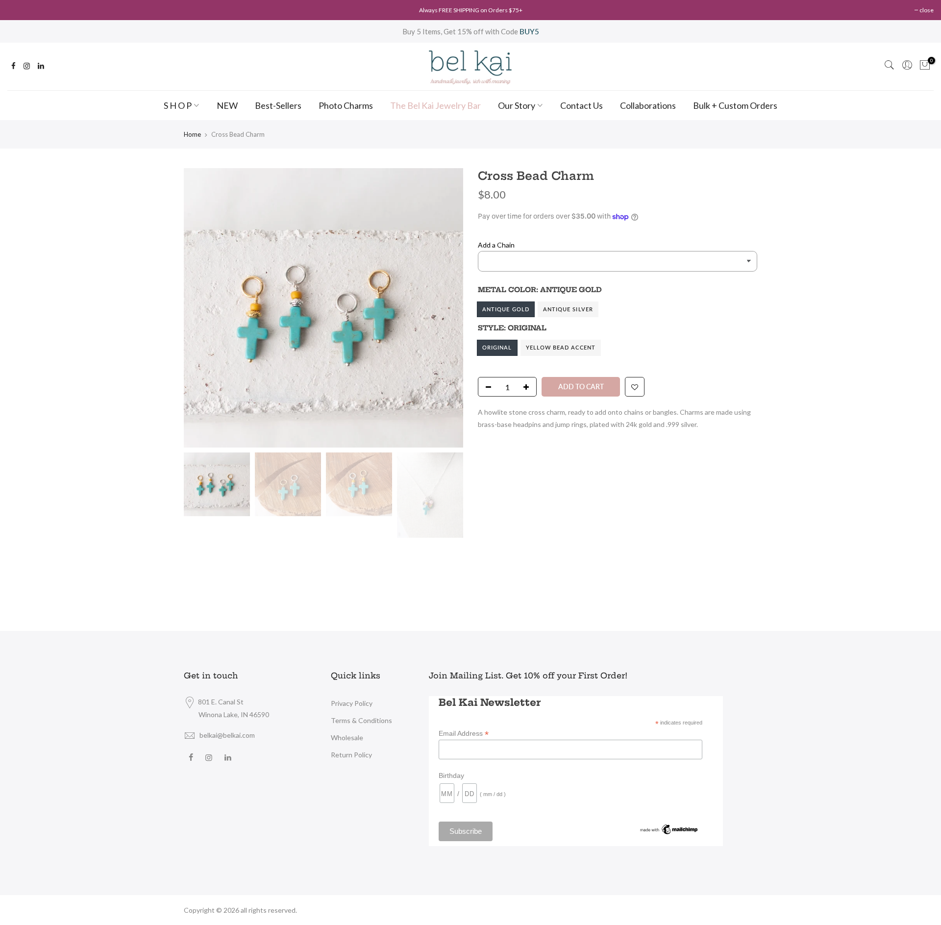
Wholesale (347, 737)
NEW (227, 105)
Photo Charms (346, 105)
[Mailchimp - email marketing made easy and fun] (669, 829)
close (926, 10)
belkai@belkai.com (227, 735)
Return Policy (351, 754)
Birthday (451, 775)
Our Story (516, 105)
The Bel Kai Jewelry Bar (435, 105)
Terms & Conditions (361, 720)
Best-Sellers (278, 105)
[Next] (446, 308)
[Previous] (201, 308)
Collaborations (648, 105)
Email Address (464, 733)
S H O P (178, 105)
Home (192, 134)
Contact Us (581, 105)
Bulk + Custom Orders (735, 105)
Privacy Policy (351, 703)
